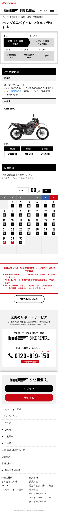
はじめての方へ (9, 416)
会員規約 (33, 477)
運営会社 (33, 489)
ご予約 (8, 422)
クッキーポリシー (37, 501)
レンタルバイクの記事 (12, 489)
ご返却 (8, 443)
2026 (21, 190)
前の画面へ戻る (29, 299)
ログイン (43, 10)
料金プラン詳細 (12, 470)
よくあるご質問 (9, 481)
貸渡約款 (33, 481)
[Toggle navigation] (52, 10)
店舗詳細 (15, 91)
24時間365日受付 (30, 361)
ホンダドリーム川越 (14, 84)
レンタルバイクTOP (11, 409)
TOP (4, 16)
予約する (14, 16)
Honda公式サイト (37, 493)
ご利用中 (9, 436)
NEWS (5, 485)
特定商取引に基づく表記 (41, 485)
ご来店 (8, 429)
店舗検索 (6, 456)
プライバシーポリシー (40, 497)
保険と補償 (7, 477)
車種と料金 (7, 463)
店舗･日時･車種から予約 (13, 449)
